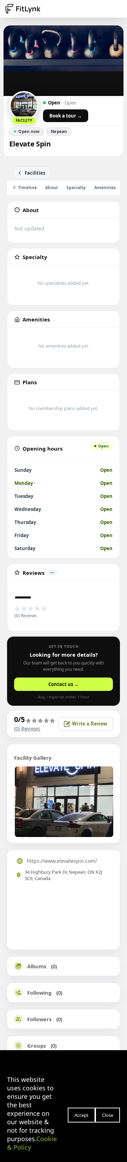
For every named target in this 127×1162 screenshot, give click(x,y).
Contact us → (63, 684)
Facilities (35, 173)
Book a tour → (65, 116)
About (51, 188)
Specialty (76, 188)
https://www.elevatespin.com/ (62, 860)
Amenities (105, 188)
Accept (81, 1115)
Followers (39, 1019)
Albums (36, 966)
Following (39, 992)
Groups (36, 1045)
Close (107, 1115)
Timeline (27, 188)
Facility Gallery (33, 757)
